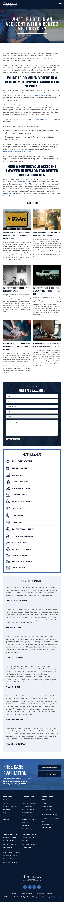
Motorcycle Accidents (29, 816)
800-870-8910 (46, 828)
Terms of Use (40, 893)
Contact (5, 816)
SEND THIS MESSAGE (13, 439)
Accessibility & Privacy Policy (27, 893)
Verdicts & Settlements (10, 806)
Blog (10, 45)
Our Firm (5, 803)
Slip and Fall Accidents (29, 819)
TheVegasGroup (55, 897)
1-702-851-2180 (27, 847)
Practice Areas (7, 800)
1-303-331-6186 (47, 809)
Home (5, 45)
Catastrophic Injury (28, 809)
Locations (6, 819)
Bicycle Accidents (27, 813)
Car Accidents (26, 800)
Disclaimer (49, 893)
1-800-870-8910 (51, 774)
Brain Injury (25, 822)
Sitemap (14, 893)
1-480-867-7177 (8, 847)
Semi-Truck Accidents (29, 803)
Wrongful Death (27, 806)
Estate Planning (27, 829)
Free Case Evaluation (49, 767)
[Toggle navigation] (60, 4)
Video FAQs (6, 809)
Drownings (25, 825)
